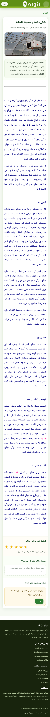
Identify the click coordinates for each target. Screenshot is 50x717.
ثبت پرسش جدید (42, 674)
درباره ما (45, 713)
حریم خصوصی (29, 713)
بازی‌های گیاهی (43, 670)
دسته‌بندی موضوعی (41, 656)
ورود (4, 4)
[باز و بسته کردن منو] (46, 4)
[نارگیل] (31, 4)
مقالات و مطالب (42, 660)
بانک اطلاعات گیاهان (41, 648)
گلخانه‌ (45, 13)
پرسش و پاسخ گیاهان (40, 652)
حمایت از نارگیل (42, 678)
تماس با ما (44, 682)
